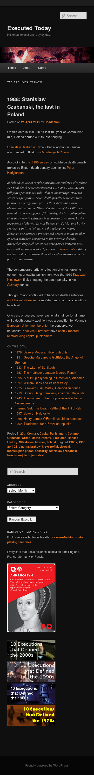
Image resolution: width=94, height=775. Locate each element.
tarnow (12, 455)
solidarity (41, 451)
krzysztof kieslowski (56, 446)
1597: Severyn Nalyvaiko (32, 413)
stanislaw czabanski (63, 451)
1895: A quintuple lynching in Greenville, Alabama (49, 377)
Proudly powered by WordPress (47, 765)
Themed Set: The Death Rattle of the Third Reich (49, 408)
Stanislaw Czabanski (21, 147)
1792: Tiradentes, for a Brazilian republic (43, 423)
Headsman (52, 122)
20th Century (29, 433)
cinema (24, 446)
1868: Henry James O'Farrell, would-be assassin (48, 418)
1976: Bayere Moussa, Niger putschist (41, 352)
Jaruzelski (66, 249)
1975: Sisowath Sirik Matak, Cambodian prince (47, 388)
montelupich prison (20, 451)
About (27, 67)
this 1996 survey (37, 162)
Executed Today (29, 28)
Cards (42, 67)
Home (12, 67)
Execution (59, 438)
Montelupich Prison (55, 152)
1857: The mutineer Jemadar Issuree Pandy (45, 372)
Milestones (26, 442)
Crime (26, 438)
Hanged (73, 438)
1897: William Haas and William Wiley (41, 382)
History (12, 442)
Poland (51, 442)
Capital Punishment (53, 433)
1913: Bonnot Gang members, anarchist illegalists (50, 393)
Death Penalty (41, 438)
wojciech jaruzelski (31, 455)
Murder (40, 442)
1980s (73, 442)
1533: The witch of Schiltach (35, 367)
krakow (35, 446)
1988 (82, 442)
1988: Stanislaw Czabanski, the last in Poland (33, 106)
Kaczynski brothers (35, 330)
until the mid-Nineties (22, 300)
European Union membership (27, 325)
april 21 (12, 446)
